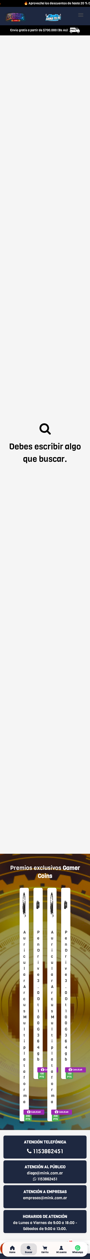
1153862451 (47, 1151)
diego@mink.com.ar (45, 1173)
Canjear (35, 1112)
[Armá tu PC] (53, 17)
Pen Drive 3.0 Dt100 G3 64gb (38, 996)
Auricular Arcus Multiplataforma (24, 1017)
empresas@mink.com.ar (45, 1198)
